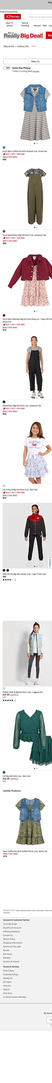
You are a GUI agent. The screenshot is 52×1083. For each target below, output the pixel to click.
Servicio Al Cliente (11, 961)
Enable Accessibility (9, 11)
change (36, 71)
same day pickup (21, 67)
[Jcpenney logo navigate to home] (12, 16)
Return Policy (9, 939)
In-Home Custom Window (14, 997)
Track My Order (10, 924)
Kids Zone (7, 993)
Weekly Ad (7, 978)
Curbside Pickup (10, 974)
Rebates (6, 957)
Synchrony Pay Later (12, 946)
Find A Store (8, 970)
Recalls (6, 950)
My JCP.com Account (12, 927)
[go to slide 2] (37, 143)
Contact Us (8, 935)
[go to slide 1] (34, 143)
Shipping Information (12, 942)
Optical (6, 989)
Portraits (7, 985)
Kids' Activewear (38, 910)
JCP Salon (7, 982)
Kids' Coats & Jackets (23, 910)
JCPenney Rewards (11, 931)
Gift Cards (7, 954)
